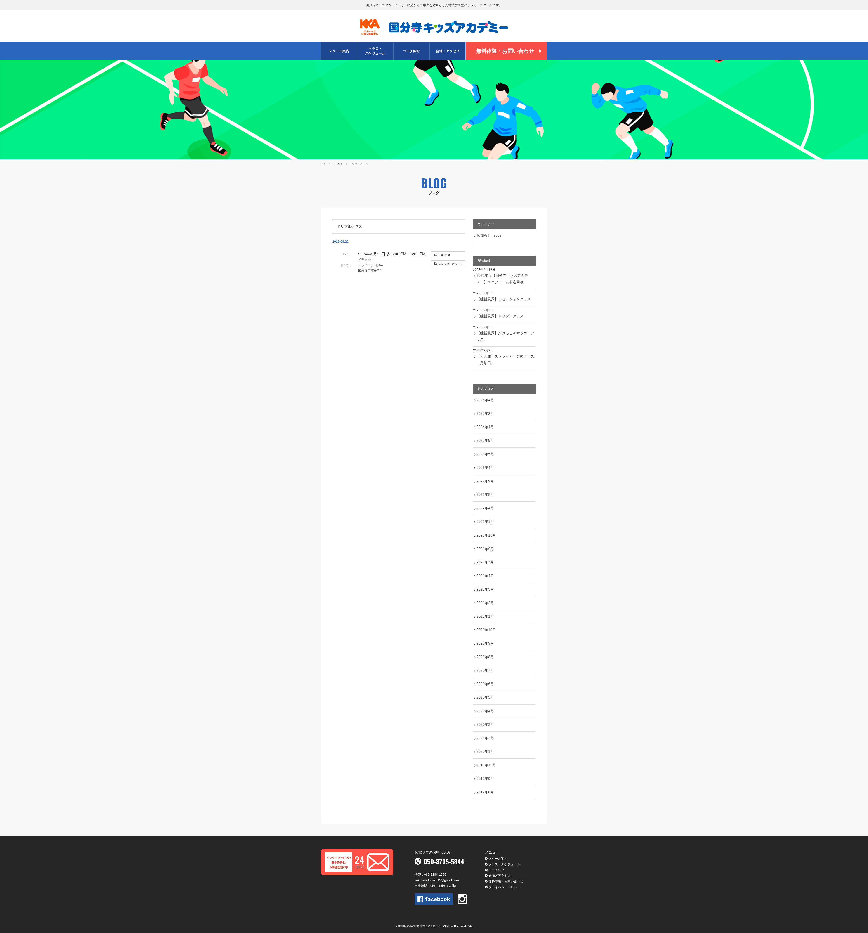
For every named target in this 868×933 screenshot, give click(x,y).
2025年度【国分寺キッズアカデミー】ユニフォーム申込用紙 (502, 279)
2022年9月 (485, 481)
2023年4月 (485, 468)
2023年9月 (485, 440)
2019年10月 (486, 765)
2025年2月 (485, 413)
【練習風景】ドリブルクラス (500, 316)
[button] (448, 264)
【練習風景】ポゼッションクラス (503, 299)
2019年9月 (485, 779)
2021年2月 (485, 603)
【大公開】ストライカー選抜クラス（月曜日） (505, 359)
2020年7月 (485, 670)
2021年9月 (485, 549)
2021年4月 (485, 576)
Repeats (366, 259)
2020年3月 (485, 724)
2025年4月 (485, 400)
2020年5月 (485, 697)
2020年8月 (485, 657)
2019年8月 (485, 792)
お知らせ (489, 235)
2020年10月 (486, 630)
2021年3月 (485, 589)
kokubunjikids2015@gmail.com (437, 880)
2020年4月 (485, 711)
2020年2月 (485, 738)
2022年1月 (485, 522)
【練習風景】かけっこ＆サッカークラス (505, 336)
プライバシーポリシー (504, 887)
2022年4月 (485, 508)
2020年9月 (485, 643)
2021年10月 (486, 535)
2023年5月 (485, 454)
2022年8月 (485, 494)
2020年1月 (485, 751)
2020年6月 (485, 684)
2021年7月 (485, 562)
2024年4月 (485, 427)
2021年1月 (485, 616)
